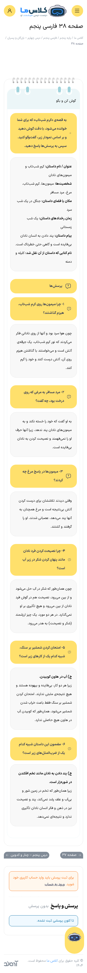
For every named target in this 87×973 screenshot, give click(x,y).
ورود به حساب (55, 884)
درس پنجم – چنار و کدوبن (29, 855)
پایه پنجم (65, 38)
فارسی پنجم (50, 38)
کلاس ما (78, 38)
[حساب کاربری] (9, 11)
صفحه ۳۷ (69, 855)
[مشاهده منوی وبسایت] (77, 11)
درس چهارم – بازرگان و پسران (23, 38)
